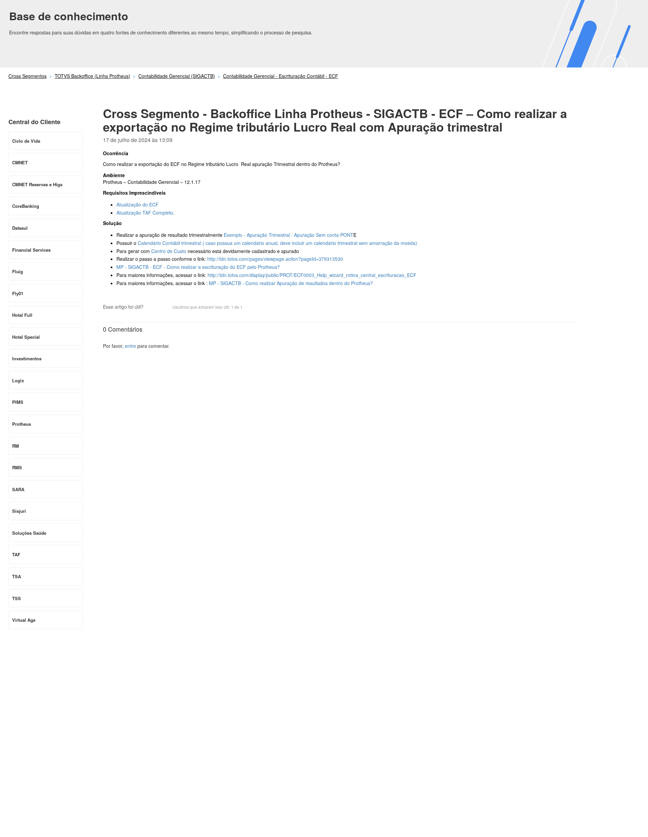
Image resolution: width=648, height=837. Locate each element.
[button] (151, 308)
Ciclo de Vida (26, 141)
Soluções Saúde (29, 533)
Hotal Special (26, 337)
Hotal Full (22, 315)
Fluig (17, 271)
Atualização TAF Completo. (145, 212)
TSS (16, 598)
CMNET (20, 162)
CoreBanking (25, 206)
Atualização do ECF (137, 204)
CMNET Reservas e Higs (37, 184)
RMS (17, 467)
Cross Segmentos (27, 76)
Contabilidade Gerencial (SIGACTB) (176, 76)
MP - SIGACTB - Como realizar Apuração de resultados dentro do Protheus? (291, 283)
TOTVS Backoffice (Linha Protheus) (92, 76)
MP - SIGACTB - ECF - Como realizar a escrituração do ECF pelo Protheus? (198, 266)
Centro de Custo (168, 251)
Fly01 (17, 293)
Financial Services (31, 250)
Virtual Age (23, 620)
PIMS (17, 402)
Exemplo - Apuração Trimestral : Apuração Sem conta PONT (288, 234)
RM (15, 446)
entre (130, 345)
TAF (16, 554)
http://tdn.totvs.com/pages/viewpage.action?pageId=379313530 (275, 258)
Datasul (20, 228)
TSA (16, 576)
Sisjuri (19, 511)
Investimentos (27, 358)
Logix (18, 380)
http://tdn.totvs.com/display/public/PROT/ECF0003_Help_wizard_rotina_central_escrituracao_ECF (312, 275)
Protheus (21, 424)
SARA (18, 489)
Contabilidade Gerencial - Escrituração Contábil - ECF (280, 76)
